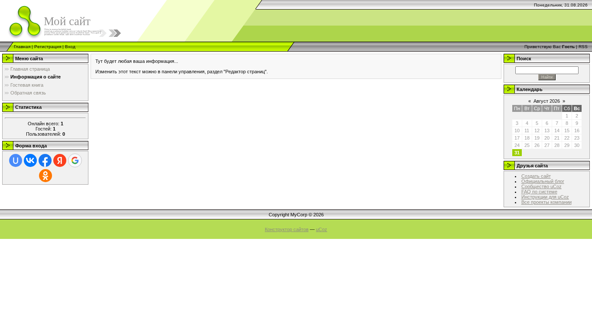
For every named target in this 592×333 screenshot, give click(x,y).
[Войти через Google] (75, 160)
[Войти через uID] (15, 160)
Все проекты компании (546, 202)
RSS (583, 46)
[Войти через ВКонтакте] (30, 160)
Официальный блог (542, 181)
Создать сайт (536, 176)
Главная (22, 46)
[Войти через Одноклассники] (45, 175)
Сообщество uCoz (541, 186)
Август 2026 (546, 101)
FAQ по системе (539, 191)
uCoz (321, 229)
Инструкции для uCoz (545, 196)
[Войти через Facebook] (45, 160)
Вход (70, 46)
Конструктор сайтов (287, 229)
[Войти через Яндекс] (59, 160)
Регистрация (47, 46)
